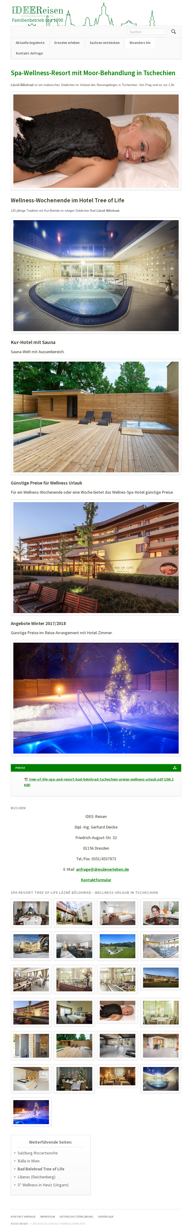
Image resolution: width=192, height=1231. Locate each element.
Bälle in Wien (29, 1161)
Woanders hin (140, 42)
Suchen (173, 31)
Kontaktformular (96, 880)
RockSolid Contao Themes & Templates (59, 1223)
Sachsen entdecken (105, 42)
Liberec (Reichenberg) (36, 1177)
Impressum (47, 1216)
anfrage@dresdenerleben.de (102, 869)
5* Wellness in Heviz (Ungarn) (43, 1185)
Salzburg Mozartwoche (38, 1153)
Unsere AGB (105, 1216)
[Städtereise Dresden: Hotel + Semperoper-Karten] (38, 14)
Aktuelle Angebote (30, 42)
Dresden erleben (67, 42)
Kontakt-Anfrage (29, 53)
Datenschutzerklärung (76, 1216)
